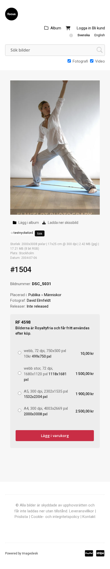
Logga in (84, 28)
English (99, 35)
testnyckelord (23, 233)
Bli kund (98, 28)
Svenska (84, 35)
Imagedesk (30, 553)
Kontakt (88, 516)
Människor (52, 295)
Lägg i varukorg (55, 435)
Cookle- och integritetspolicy (55, 516)
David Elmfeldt (39, 300)
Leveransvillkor (81, 511)
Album (55, 28)
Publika (34, 295)
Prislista (21, 516)
